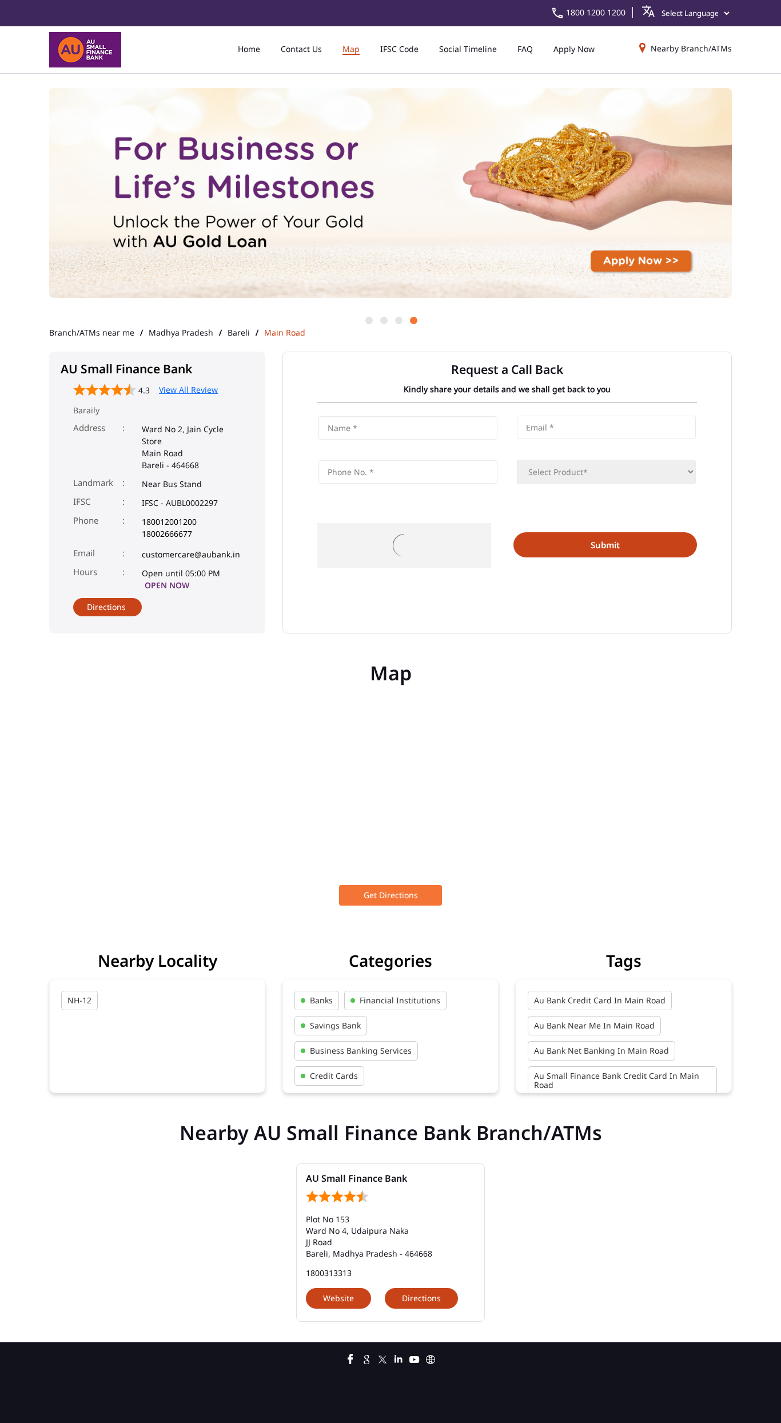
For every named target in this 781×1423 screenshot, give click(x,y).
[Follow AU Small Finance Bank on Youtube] (415, 1358)
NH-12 (79, 1000)
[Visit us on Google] (366, 1358)
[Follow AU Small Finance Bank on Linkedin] (398, 1358)
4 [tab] (413, 319)
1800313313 (329, 1272)
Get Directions (391, 895)
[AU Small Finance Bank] (85, 49)
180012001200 (169, 521)
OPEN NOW (167, 585)
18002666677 (167, 533)
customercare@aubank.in (191, 554)
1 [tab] (368, 319)
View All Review (188, 389)
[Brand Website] (431, 1358)
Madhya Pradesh (181, 332)
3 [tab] (398, 319)
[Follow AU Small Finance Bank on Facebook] (350, 1358)
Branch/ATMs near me (91, 332)
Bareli (239, 332)
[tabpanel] (390, 194)
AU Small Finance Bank (356, 1178)
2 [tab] (383, 319)
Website (338, 1298)
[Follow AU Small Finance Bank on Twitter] (382, 1358)
